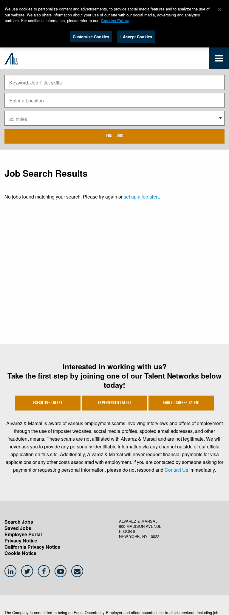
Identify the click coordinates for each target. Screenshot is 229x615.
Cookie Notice (20, 553)
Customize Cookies (91, 36)
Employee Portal (23, 534)
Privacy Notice (20, 540)
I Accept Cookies (136, 36)
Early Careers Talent (181, 403)
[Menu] (219, 59)
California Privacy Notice (32, 546)
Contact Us (176, 469)
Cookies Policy (115, 20)
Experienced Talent (114, 403)
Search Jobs (18, 521)
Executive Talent (47, 403)
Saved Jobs (17, 528)
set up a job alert (141, 196)
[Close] (219, 9)
